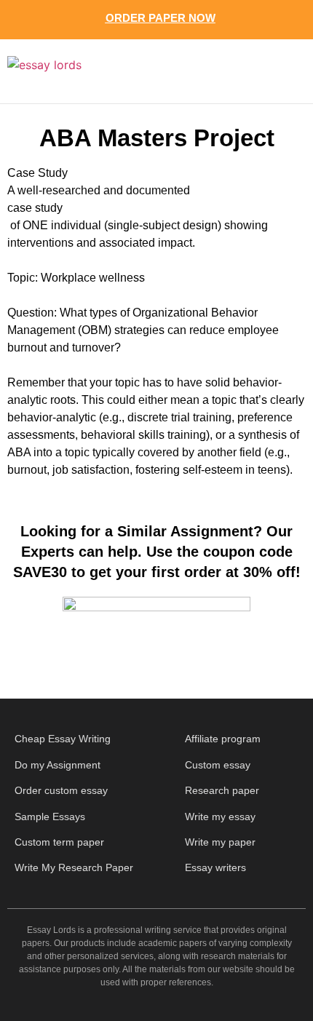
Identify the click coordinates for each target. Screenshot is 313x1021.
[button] (274, 71)
